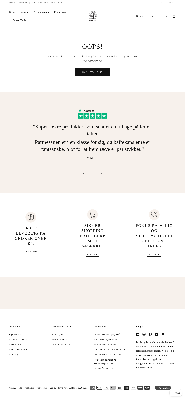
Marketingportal (61, 344)
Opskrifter (24, 12)
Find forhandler (18, 349)
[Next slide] (99, 174)
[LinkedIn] (137, 334)
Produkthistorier (41, 12)
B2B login (57, 334)
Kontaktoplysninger (105, 339)
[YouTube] (156, 334)
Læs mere (31, 251)
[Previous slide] (85, 174)
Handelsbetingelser (105, 344)
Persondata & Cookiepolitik (109, 349)
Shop (12, 12)
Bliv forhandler (60, 339)
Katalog (13, 354)
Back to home (92, 72)
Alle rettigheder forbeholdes (32, 388)
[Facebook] (150, 334)
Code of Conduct (103, 368)
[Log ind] (166, 16)
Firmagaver (60, 12)
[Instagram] (144, 334)
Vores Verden (20, 20)
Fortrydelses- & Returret (108, 354)
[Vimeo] (163, 334)
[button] (144, 17)
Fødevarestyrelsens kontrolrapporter (105, 361)
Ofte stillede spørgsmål (107, 334)
